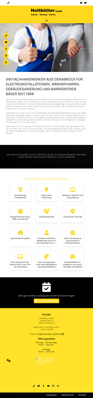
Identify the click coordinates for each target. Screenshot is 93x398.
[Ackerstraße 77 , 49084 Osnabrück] (85, 3)
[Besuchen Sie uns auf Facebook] (44, 386)
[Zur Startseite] (46, 13)
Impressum (51, 395)
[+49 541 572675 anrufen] (8, 3)
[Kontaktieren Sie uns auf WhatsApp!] (58, 386)
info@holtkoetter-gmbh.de (48, 334)
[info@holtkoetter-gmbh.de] (81, 3)
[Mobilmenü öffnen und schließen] (46, 20)
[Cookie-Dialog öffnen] (8, 360)
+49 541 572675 (17, 3)
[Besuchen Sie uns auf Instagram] (53, 386)
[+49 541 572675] (34, 386)
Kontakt (82, 395)
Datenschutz (68, 395)
